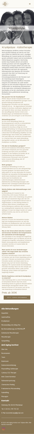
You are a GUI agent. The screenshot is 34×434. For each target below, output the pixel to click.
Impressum (5, 361)
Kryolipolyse (5, 321)
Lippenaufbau (5, 317)
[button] (30, 4)
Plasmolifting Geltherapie (9, 369)
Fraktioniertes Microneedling (10, 388)
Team (3, 357)
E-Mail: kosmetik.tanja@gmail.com (12, 413)
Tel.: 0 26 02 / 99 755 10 (10, 409)
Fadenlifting (5, 392)
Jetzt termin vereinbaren (17, 297)
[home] (5, 4)
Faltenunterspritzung (8, 381)
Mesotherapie (5, 337)
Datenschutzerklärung (8, 365)
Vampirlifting (5, 341)
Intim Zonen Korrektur (8, 377)
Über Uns (4, 349)
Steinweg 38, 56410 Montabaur (12, 405)
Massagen (4, 396)
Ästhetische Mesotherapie (10, 333)
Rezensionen (5, 353)
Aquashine (4, 313)
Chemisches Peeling (8, 384)
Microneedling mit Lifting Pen (10, 325)
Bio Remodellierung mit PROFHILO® (13, 329)
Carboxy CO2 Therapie (8, 373)
